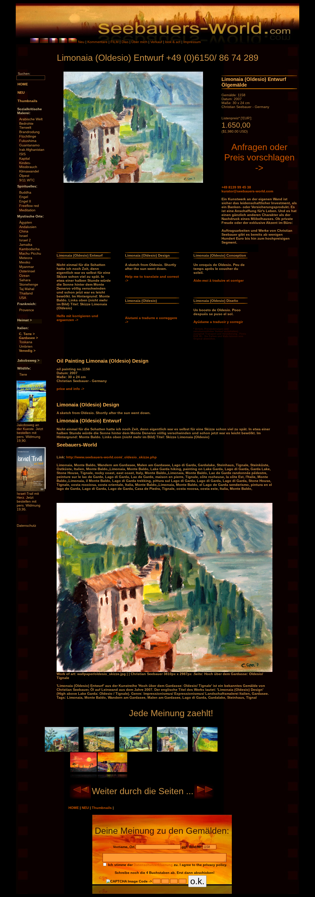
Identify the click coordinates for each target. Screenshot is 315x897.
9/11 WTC (27, 180)
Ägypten (25, 222)
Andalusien (27, 227)
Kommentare (98, 42)
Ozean (24, 276)
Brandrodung (29, 132)
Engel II (25, 201)
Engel (23, 197)
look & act (173, 42)
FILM (115, 42)
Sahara (25, 280)
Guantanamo (29, 145)
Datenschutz (26, 525)
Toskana (25, 342)
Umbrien (25, 346)
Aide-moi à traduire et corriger (218, 280)
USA (22, 298)
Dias (125, 42)
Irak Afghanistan (31, 150)
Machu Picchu (30, 253)
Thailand (26, 293)
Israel (23, 236)
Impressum (192, 42)
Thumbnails (102, 808)
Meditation (27, 210)
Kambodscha (29, 249)
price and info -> (70, 389)
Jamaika (25, 245)
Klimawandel (29, 171)
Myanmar (26, 267)
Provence (26, 310)
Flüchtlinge (27, 136)
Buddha (25, 192)
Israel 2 (25, 240)
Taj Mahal (26, 289)
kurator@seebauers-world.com (247, 191)
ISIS (22, 154)
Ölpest (24, 176)
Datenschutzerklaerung (153, 865)
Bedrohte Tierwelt (26, 125)
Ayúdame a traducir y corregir (218, 322)
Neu (81, 42)
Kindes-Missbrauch (28, 165)
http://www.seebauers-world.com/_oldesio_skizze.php (111, 457)
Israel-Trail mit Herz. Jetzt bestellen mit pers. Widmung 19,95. (28, 501)
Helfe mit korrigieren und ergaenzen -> (77, 318)
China (23, 231)
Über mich (139, 42)
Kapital (24, 158)
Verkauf (156, 42)
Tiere (23, 374)
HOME (74, 808)
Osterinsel (27, 271)
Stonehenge (28, 284)
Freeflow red (29, 206)
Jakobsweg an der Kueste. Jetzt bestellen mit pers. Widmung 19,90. (30, 433)
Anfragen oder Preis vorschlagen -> (259, 157)
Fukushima (27, 141)
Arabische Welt (31, 119)
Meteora (25, 258)
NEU (86, 808)
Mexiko (24, 262)
